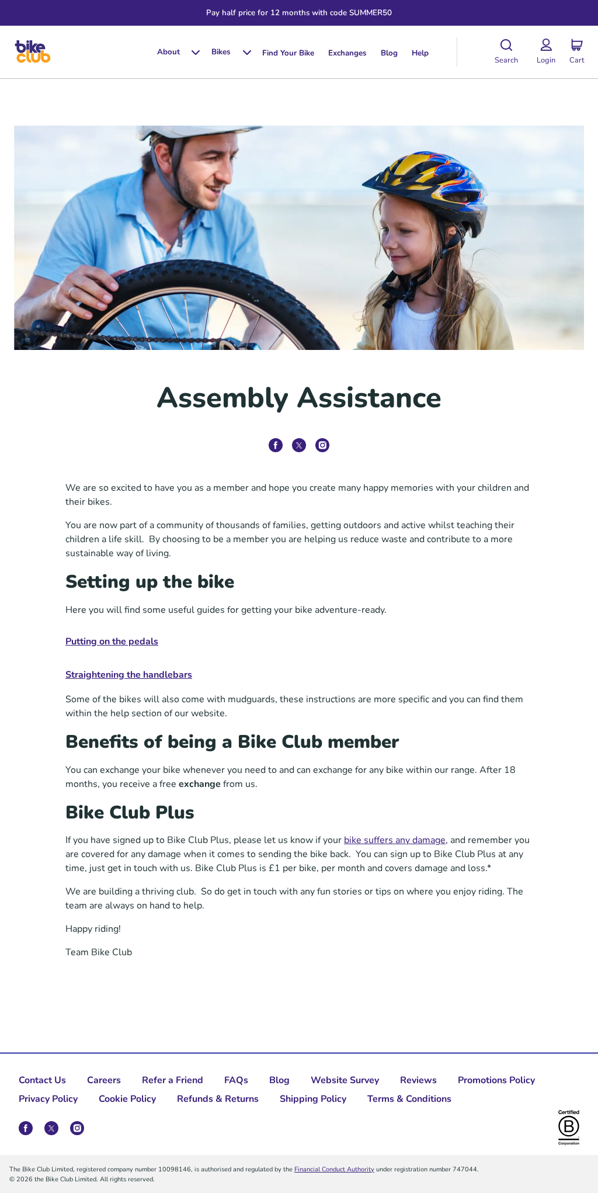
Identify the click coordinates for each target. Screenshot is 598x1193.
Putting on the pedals (111, 640)
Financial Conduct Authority (334, 1168)
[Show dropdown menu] (191, 52)
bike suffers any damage (395, 839)
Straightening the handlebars (128, 674)
